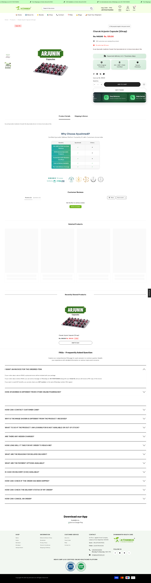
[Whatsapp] (104, 74)
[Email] (100, 74)
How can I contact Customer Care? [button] (22, 410)
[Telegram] (97, 74)
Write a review (75, 207)
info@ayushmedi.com (98, 555)
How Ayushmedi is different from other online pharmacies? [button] (33, 392)
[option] (51, 60)
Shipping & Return (81, 116)
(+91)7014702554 (97, 550)
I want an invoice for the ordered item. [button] (23, 369)
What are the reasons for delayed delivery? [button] (26, 454)
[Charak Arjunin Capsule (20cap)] (75, 316)
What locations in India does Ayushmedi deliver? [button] (28, 402)
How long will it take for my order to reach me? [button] (28, 445)
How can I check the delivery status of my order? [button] (29, 490)
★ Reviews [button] (149, 293)
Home (6, 20)
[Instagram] (119, 553)
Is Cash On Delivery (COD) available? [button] (22, 472)
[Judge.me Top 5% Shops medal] (93, 179)
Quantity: (96, 81)
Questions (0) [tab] (37, 197)
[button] (75, 369)
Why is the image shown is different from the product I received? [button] (36, 418)
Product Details (64, 116)
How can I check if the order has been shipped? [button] (27, 481)
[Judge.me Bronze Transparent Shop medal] (86, 179)
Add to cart (122, 84)
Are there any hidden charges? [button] (19, 436)
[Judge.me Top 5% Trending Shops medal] (100, 179)
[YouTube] (124, 553)
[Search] (68, 8)
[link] (144, 84)
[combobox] (65, 8)
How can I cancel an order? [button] (18, 499)
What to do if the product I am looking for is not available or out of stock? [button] (42, 427)
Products (12, 20)
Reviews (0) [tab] (28, 197)
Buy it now (120, 90)
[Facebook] (94, 74)
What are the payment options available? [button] (24, 463)
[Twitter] (129, 553)
